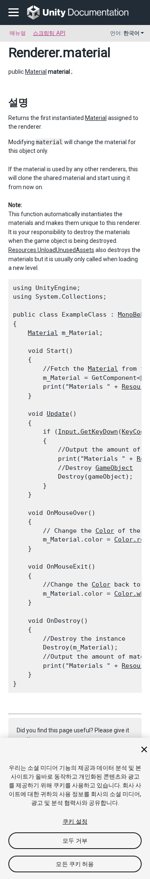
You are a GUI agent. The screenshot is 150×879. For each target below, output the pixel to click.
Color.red (131, 539)
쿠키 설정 (75, 821)
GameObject (114, 468)
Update (58, 413)
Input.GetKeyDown (88, 431)
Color (104, 530)
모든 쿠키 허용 (75, 864)
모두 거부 (75, 840)
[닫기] (144, 749)
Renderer (33, 52)
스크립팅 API (49, 33)
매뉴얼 (18, 33)
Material (36, 71)
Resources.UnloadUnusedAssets (51, 250)
